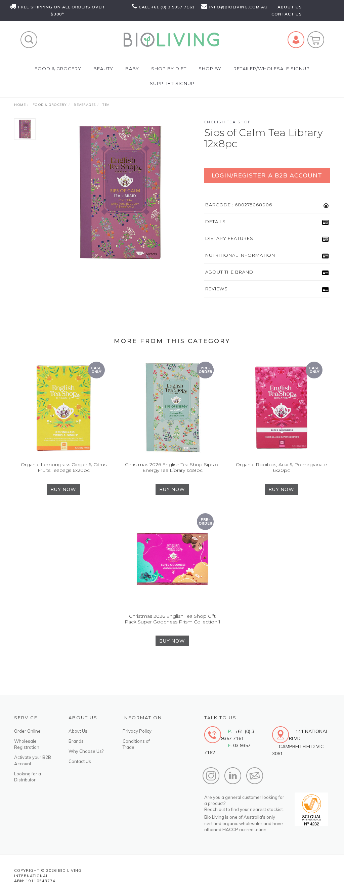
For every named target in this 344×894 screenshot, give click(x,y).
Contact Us (80, 761)
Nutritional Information (240, 255)
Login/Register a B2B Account (267, 175)
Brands (76, 741)
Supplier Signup (172, 83)
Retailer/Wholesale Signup (271, 68)
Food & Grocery (58, 68)
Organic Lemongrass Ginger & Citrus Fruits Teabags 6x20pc (63, 467)
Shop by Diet (168, 68)
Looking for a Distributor (27, 776)
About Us (78, 731)
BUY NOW (63, 489)
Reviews (216, 288)
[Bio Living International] (171, 39)
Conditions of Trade (136, 744)
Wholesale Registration (26, 744)
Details (215, 221)
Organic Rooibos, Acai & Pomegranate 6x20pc (281, 467)
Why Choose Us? (86, 751)
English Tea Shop (227, 121)
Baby (132, 68)
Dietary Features (229, 238)
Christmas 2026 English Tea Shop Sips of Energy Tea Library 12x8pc (172, 467)
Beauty (103, 68)
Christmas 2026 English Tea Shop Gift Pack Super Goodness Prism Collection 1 (172, 619)
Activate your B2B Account (32, 760)
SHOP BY (210, 68)
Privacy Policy (137, 731)
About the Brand (229, 272)
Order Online (27, 731)
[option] (120, 192)
